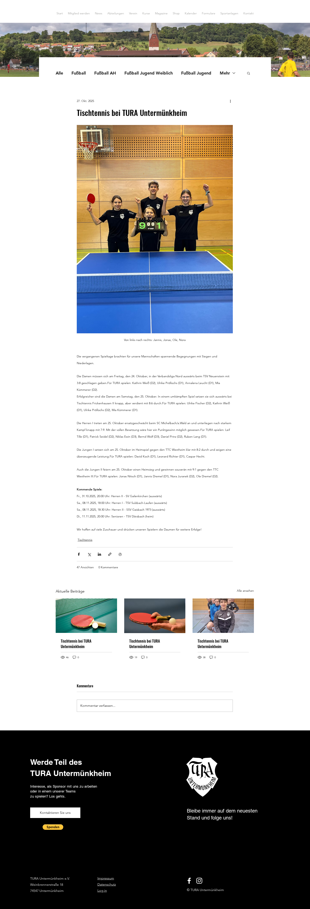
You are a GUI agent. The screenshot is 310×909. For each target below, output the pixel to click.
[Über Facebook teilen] (79, 554)
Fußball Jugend (196, 73)
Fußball (78, 73)
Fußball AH (105, 73)
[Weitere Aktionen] (230, 100)
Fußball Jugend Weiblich (148, 73)
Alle (59, 73)
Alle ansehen (245, 591)
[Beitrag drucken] (120, 554)
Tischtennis (85, 540)
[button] (249, 73)
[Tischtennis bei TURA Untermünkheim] (86, 615)
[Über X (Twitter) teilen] (89, 554)
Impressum (105, 878)
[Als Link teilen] (110, 554)
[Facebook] (189, 881)
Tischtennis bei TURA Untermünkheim (76, 643)
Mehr (225, 73)
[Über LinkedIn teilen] (99, 554)
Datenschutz (106, 884)
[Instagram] (199, 881)
